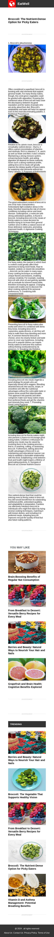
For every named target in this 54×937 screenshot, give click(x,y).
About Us (8, 933)
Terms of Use (44, 933)
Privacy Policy (30, 933)
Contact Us (18, 933)
